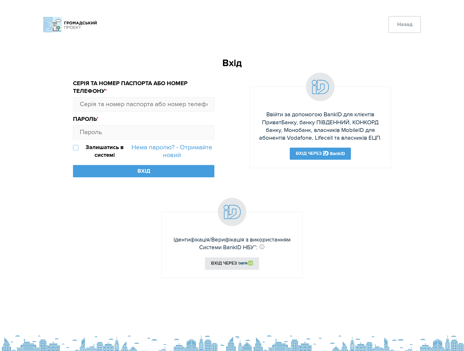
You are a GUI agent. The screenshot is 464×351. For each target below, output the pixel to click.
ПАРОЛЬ (84, 119)
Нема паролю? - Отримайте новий (171, 151)
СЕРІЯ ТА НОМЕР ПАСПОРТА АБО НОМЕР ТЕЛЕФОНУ (130, 87)
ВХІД (144, 171)
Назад (405, 24)
